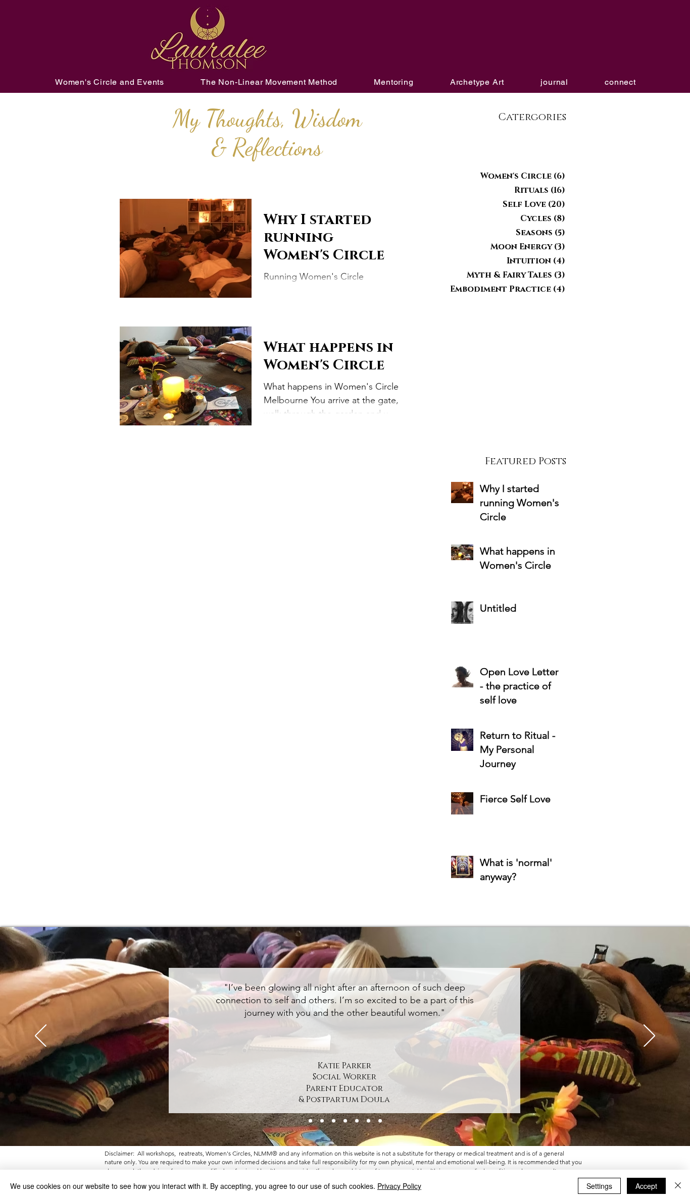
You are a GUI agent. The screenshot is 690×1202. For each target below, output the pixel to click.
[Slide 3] (345, 1120)
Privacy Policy (399, 1186)
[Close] (678, 1186)
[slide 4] (357, 1120)
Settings (599, 1186)
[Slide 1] (368, 1120)
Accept (646, 1186)
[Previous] (40, 1036)
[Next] (649, 1036)
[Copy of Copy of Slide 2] (322, 1120)
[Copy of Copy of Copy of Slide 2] (333, 1120)
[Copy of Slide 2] (310, 1120)
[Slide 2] (380, 1120)
